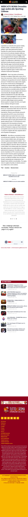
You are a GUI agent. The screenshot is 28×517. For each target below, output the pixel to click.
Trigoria (19, 55)
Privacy (2, 428)
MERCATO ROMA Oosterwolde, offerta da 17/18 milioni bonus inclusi (17, 306)
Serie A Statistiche (5, 438)
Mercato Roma (14, 167)
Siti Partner (3, 421)
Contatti (2, 426)
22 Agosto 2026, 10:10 (12, 313)
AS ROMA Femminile (5, 433)
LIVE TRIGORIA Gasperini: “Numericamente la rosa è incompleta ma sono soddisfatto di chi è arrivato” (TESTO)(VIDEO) (17, 294)
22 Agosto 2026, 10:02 (12, 320)
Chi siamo (3, 424)
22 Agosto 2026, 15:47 (12, 289)
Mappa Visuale (4, 436)
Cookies (3, 429)
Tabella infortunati (5, 441)
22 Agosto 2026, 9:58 (12, 326)
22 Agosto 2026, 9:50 (12, 331)
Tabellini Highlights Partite (7, 443)
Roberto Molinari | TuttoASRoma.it (13, 14)
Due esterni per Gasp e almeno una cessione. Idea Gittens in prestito (16, 329)
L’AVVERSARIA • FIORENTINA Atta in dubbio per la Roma (17, 318)
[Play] (6, 242)
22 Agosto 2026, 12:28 (12, 303)
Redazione (3, 423)
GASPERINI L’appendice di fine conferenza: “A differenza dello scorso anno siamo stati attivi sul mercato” (17, 286)
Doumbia (7, 167)
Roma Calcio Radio (5, 434)
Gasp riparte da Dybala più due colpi (16, 311)
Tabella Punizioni (4, 440)
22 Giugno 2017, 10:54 (8, 16)
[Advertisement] (14, 265)
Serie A (2, 431)
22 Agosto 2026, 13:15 (12, 297)
